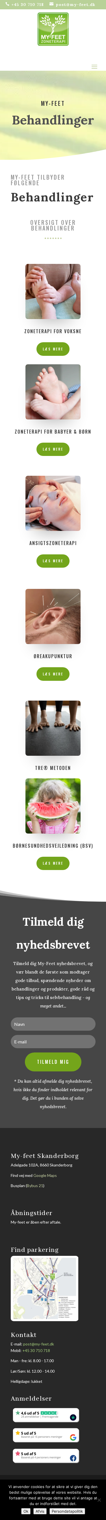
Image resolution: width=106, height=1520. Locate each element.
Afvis (40, 1511)
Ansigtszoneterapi (53, 543)
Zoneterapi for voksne (53, 331)
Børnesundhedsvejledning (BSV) (53, 845)
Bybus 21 (35, 1185)
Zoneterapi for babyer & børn (53, 431)
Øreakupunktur (53, 656)
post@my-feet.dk (38, 1344)
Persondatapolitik (67, 1511)
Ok (25, 1511)
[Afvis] (99, 1500)
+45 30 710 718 (36, 1350)
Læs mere (53, 348)
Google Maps (45, 1175)
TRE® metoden (53, 768)
